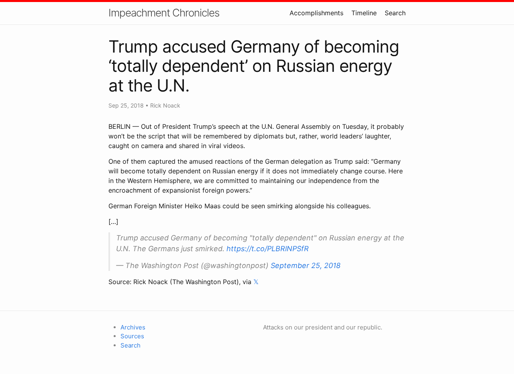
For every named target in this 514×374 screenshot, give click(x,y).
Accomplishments (316, 13)
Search (395, 13)
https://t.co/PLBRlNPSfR (267, 248)
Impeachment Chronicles (163, 12)
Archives (132, 327)
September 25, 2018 (306, 265)
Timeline (364, 13)
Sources (132, 336)
